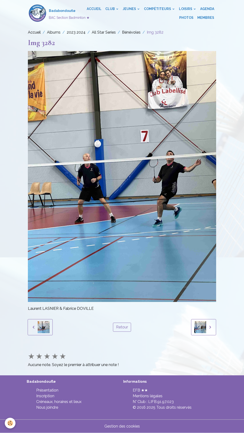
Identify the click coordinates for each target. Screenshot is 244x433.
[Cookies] (10, 423)
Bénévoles (131, 32)
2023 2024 (76, 32)
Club (110, 9)
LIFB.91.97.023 (161, 401)
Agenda (207, 9)
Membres (205, 18)
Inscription (45, 396)
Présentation (47, 390)
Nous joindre (47, 407)
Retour (122, 327)
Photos (186, 18)
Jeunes (130, 9)
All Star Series (104, 32)
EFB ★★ (140, 390)
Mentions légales (148, 396)
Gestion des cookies (122, 426)
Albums (54, 32)
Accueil (94, 9)
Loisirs (186, 9)
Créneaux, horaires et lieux (58, 401)
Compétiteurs (158, 9)
